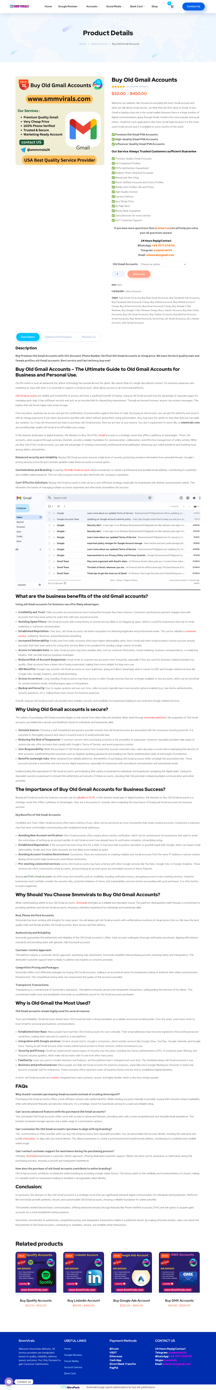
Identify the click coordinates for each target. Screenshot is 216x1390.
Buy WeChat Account (184, 314)
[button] (99, 82)
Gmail (102, 435)
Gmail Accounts (120, 318)
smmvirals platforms (155, 717)
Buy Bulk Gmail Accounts (155, 297)
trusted (55, 1077)
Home (48, 6)
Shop (155, 6)
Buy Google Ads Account (131, 1300)
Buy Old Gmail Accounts (135, 314)
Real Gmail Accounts (140, 318)
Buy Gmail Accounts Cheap (156, 306)
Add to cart (139, 274)
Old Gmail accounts (26, 395)
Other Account (99, 44)
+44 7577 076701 (163, 245)
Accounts (91, 6)
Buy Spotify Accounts (36, 1300)
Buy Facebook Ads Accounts (184, 297)
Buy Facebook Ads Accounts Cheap (130, 302)
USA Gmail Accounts (133, 322)
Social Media (113, 6)
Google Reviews (67, 6)
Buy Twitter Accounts (161, 314)
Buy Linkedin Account (170, 310)
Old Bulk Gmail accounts (77, 470)
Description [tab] (28, 337)
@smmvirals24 (163, 250)
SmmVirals (158, 318)
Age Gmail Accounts (129, 297)
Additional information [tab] (58, 337)
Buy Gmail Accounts (130, 306)
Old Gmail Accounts (125, 264)
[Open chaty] (9, 1382)
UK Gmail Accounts (175, 318)
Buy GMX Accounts (179, 1300)
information (29, 1138)
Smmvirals (81, 902)
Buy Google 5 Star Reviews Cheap (139, 310)
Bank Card (136, 6)
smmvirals (170, 1360)
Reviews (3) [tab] (89, 337)
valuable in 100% (86, 797)
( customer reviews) (137, 86)
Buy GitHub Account (161, 302)
